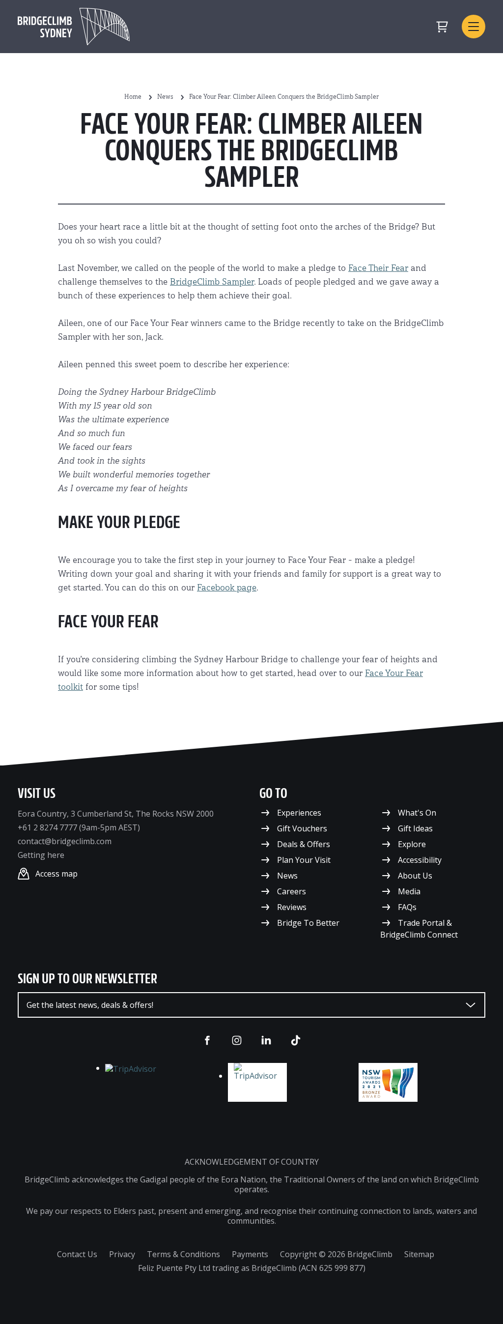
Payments (250, 1254)
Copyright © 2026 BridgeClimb (336, 1254)
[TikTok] (296, 1040)
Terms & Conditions (183, 1254)
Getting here (41, 855)
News (165, 97)
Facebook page (226, 588)
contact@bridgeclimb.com (65, 841)
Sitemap (419, 1254)
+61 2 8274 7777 (47, 827)
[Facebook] (207, 1040)
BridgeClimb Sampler (212, 282)
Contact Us (77, 1254)
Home (132, 97)
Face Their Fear (378, 268)
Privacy (122, 1254)
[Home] (74, 26)
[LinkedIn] (266, 1040)
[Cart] (442, 26)
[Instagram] (237, 1040)
